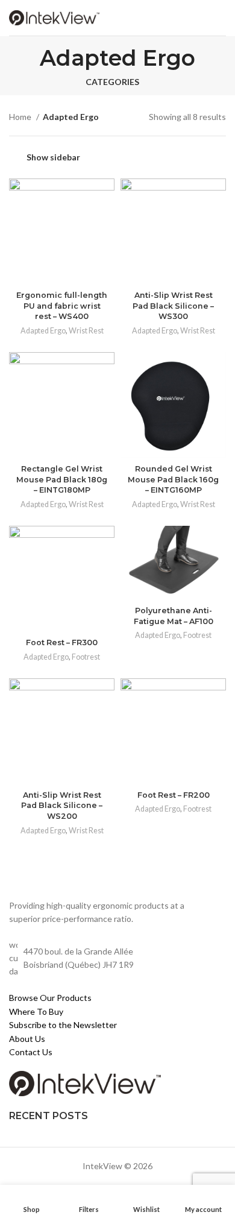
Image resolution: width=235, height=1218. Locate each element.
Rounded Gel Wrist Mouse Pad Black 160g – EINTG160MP (173, 479)
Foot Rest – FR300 (62, 642)
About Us (27, 1038)
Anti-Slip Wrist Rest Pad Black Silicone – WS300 (173, 306)
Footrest (86, 656)
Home (21, 117)
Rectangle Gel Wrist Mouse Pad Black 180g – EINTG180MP (61, 479)
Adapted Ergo (43, 330)
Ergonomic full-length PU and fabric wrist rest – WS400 (61, 306)
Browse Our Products (50, 997)
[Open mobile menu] (220, 18)
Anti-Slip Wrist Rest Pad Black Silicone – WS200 (61, 805)
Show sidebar (53, 157)
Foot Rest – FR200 (173, 795)
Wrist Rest (86, 330)
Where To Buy (36, 1011)
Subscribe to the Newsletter (63, 1025)
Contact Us (30, 1052)
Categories (112, 82)
